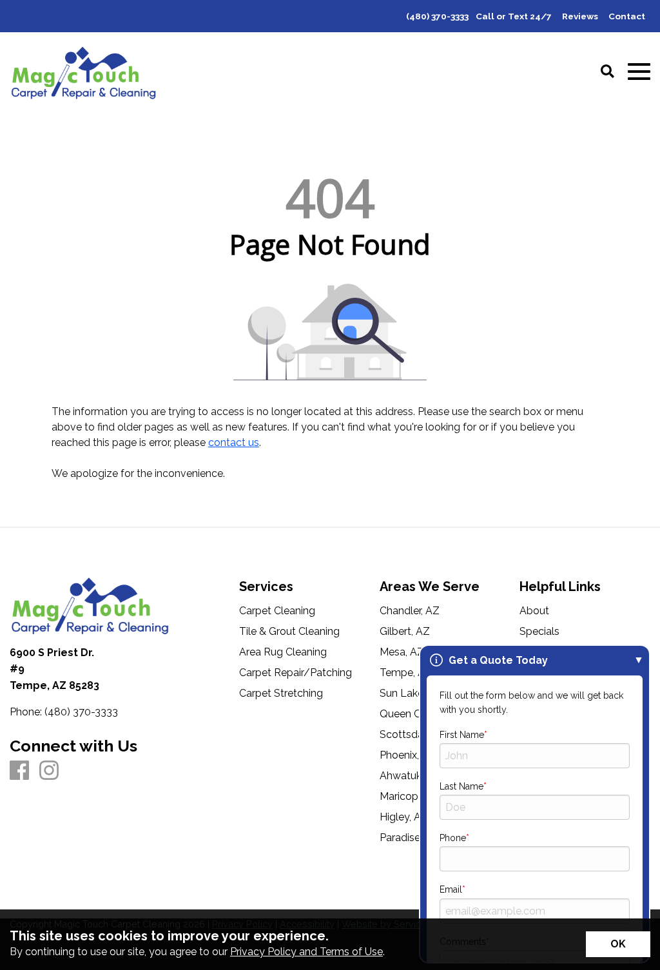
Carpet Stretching (281, 693)
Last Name (461, 786)
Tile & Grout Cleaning (289, 631)
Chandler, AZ (410, 611)
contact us (233, 442)
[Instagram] (49, 771)
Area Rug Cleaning (283, 652)
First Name (462, 735)
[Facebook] (19, 771)
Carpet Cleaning (277, 611)
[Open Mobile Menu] (639, 72)
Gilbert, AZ (405, 631)
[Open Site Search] (607, 72)
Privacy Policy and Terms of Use (306, 952)
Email (451, 889)
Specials (539, 631)
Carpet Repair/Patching (295, 673)
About (534, 611)
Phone (453, 838)
